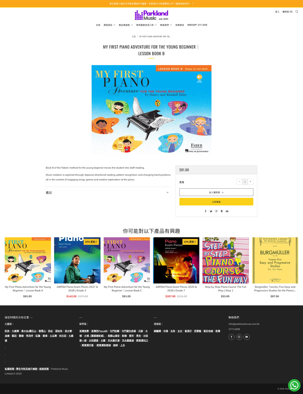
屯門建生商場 (129, 331)
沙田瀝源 (93, 340)
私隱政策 (9, 368)
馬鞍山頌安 (114, 335)
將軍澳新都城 (104, 345)
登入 (277, 11)
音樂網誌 (179, 24)
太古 (180, 331)
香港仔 (188, 331)
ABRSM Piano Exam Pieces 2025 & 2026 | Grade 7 (176, 288)
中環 (165, 331)
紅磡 (38, 335)
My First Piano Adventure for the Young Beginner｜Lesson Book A (28, 288)
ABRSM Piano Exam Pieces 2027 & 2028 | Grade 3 (77, 288)
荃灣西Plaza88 (99, 331)
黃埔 (45, 335)
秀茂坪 (29, 335)
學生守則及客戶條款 (26, 368)
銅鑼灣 (157, 331)
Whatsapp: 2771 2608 (197, 24)
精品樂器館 (124, 24)
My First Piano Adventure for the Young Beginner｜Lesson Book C (127, 288)
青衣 (138, 335)
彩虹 (50, 331)
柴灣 (217, 331)
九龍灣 (15, 331)
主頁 (98, 24)
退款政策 (44, 368)
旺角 (7, 331)
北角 (172, 331)
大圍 (103, 340)
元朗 (140, 331)
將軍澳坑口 (142, 340)
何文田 (62, 335)
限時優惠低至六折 (145, 24)
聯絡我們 (164, 24)
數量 (181, 182)
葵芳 (131, 335)
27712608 (234, 329)
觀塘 (21, 335)
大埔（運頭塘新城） (94, 335)
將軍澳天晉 (88, 345)
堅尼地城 (208, 331)
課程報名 (108, 24)
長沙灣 (68, 331)
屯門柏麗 (114, 331)
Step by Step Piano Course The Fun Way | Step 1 (225, 288)
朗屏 (115, 345)
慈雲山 (42, 331)
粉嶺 (124, 335)
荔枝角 (58, 331)
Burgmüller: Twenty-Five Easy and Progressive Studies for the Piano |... (275, 288)
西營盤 (197, 331)
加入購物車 (28, 296)
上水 (122, 345)
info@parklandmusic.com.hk (244, 323)
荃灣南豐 (84, 331)
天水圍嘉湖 (128, 340)
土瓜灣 (53, 335)
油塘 (7, 335)
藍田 (14, 335)
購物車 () (287, 11)
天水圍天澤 (114, 340)
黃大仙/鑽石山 (28, 331)
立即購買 (216, 201)
